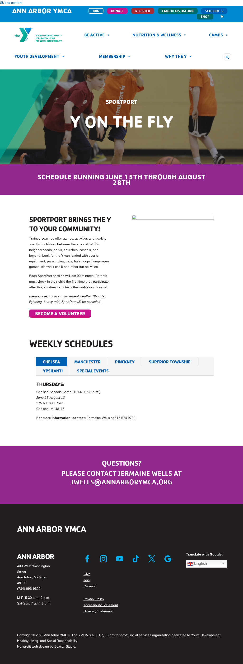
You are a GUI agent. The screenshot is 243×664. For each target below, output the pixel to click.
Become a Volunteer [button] (60, 313)
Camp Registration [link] (178, 11)
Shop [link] (205, 17)
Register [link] (142, 11)
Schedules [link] (214, 11)
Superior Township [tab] (170, 361)
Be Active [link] (94, 35)
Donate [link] (117, 11)
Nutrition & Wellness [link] (156, 35)
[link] (222, 16)
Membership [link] (112, 56)
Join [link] (96, 11)
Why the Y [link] (176, 56)
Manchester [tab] (87, 361)
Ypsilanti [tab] (53, 370)
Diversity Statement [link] (98, 611)
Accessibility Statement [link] (101, 605)
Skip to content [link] (11, 3)
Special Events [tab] (93, 370)
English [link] (200, 563)
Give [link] (87, 574)
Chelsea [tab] (51, 361)
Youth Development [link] (36, 56)
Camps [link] (216, 35)
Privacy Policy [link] (94, 599)
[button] (227, 56)
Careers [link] (90, 586)
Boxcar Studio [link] (64, 646)
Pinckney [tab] (125, 361)
